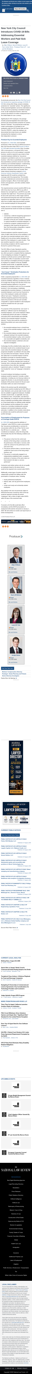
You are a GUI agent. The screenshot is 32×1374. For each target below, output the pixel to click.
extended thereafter (14, 148)
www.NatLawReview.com (12, 1296)
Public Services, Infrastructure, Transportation (16, 1268)
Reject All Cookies (20, 9)
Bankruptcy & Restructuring (16, 1206)
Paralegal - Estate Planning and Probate (14, 674)
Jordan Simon (9, 47)
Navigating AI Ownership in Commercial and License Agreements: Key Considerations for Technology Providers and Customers (15, 986)
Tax (16, 1271)
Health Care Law (16, 1243)
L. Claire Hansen (7, 997)
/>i (20, 93)
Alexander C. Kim (16, 971)
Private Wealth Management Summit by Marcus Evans (19, 1096)
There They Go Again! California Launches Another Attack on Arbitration (14, 1005)
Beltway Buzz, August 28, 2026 (10, 961)
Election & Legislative (16, 1225)
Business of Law (16, 1214)
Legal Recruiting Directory (16, 1184)
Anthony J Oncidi (7, 1008)
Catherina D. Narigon (17, 997)
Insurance (16, 1253)
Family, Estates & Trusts (16, 1232)
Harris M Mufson (17, 45)
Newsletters (16, 1187)
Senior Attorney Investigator (10, 676)
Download (17, 93)
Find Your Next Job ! (7, 668)
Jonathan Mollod (14, 1027)
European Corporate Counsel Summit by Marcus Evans (17, 1153)
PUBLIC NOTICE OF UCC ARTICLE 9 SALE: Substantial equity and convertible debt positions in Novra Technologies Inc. (14, 862)
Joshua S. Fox (14, 1037)
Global (16, 1240)
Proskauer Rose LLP (20, 47)
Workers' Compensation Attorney (12, 672)
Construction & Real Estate (16, 1217)
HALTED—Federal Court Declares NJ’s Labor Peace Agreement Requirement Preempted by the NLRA (15, 1034)
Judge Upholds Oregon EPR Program (12, 995)
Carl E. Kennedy (7, 971)
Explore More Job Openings (8, 678)
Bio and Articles (13, 572)
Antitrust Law (16, 1202)
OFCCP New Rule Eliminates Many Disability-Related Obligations (15, 1043)
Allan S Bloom (8, 45)
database (4, 1294)
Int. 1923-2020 (23, 277)
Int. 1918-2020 (12, 142)
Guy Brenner (6, 1046)
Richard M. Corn (7, 1018)
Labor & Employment (16, 1260)
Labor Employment (8, 81)
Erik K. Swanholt (7, 980)
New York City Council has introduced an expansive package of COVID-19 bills (15, 102)
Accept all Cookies (7, 9)
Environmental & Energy (16, 1228)
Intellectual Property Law (16, 1256)
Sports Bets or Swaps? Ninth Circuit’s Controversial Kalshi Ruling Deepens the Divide (16, 968)
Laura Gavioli (15, 1018)
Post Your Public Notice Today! (10, 835)
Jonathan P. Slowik (16, 1008)
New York (6, 88)
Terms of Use (18, 1290)
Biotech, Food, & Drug (16, 1210)
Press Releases (16, 1191)
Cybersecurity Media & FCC (16, 1221)
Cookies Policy (6, 5)
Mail (14, 93)
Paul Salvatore (6, 1037)
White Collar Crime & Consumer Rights (16, 1275)
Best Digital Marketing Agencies (16, 1180)
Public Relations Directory (16, 1195)
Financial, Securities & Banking (16, 1236)
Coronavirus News (8, 85)
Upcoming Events (8, 1079)
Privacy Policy (22, 1368)
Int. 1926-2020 (5, 422)
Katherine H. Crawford (8, 990)
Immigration (16, 1247)
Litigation (16, 1264)
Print (11, 93)
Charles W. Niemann (17, 980)
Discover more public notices (8, 927)
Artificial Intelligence (16, 1199)
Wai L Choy (6, 1027)
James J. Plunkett (7, 962)
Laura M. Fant (16, 625)
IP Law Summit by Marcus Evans (18, 1135)
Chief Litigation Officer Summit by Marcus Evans (19, 1115)
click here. (26, 1363)
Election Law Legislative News (11, 83)
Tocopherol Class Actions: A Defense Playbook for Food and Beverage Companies (15, 977)
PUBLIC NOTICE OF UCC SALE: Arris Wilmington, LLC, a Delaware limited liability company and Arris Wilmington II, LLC (16, 920)
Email (12, 567)
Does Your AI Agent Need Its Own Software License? (14, 1024)
